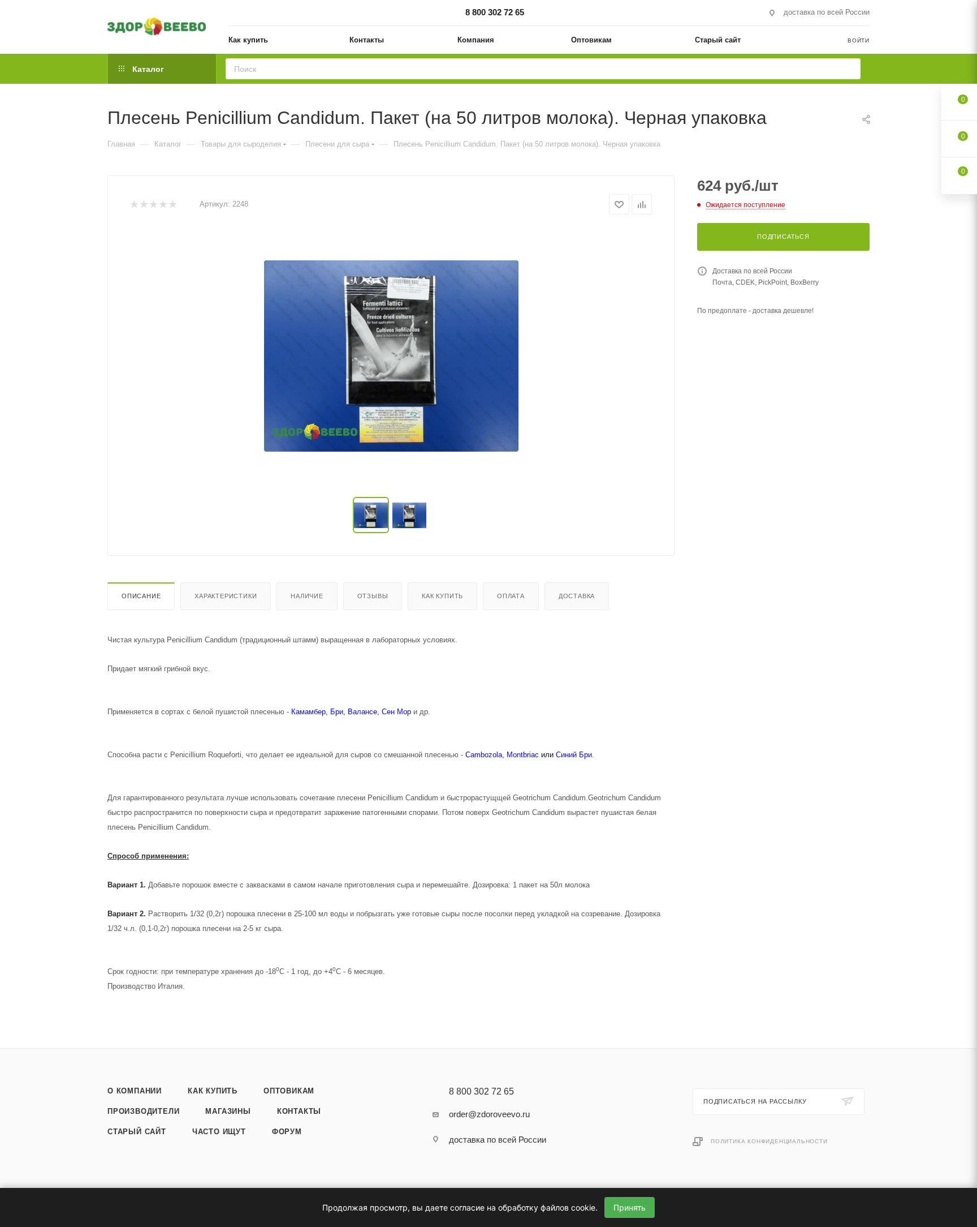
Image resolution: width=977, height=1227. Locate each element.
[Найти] (848, 68)
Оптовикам (288, 1091)
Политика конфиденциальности (769, 1141)
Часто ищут (219, 1131)
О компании (134, 1091)
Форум (287, 1131)
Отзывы (372, 596)
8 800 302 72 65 (494, 12)
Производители (143, 1111)
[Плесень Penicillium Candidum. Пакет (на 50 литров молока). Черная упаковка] (391, 356)
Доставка (577, 596)
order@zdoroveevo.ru (489, 1114)
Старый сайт (136, 1131)
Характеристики (225, 596)
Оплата (511, 596)
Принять (629, 1207)
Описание (141, 596)
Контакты (299, 1111)
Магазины (227, 1111)
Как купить (442, 596)
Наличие (307, 596)
